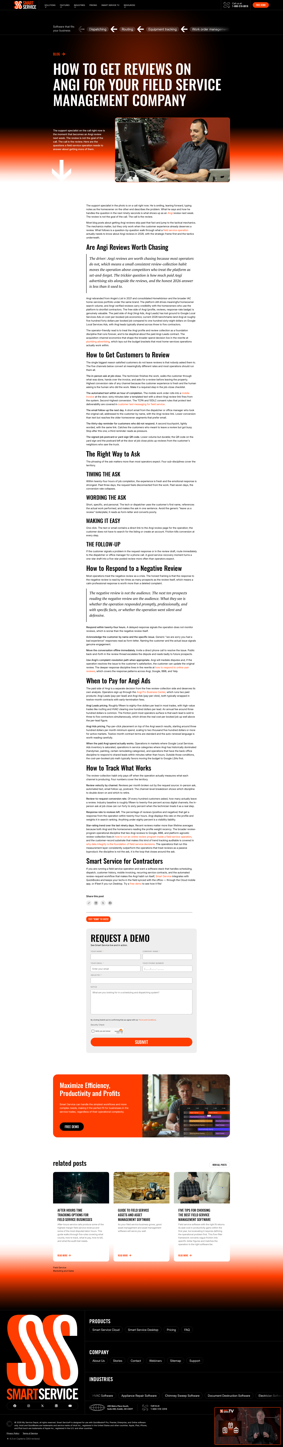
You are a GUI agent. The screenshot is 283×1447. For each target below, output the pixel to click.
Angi (170, 212)
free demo (136, 883)
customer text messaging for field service (141, 404)
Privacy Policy (13, 1433)
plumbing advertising (98, 341)
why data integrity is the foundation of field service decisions (120, 844)
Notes (94, 987)
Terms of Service (30, 1433)
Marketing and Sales (63, 1271)
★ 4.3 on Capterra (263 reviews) (23, 1438)
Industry (96, 975)
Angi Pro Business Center (151, 692)
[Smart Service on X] (42, 1406)
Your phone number (153, 963)
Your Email (97, 963)
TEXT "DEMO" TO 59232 (98, 919)
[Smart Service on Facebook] (15, 1406)
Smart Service (163, 876)
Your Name (97, 951)
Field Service (59, 1267)
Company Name (151, 951)
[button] (50, 5)
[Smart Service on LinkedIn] (56, 1406)
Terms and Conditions (147, 1020)
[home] (26, 5)
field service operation (175, 230)
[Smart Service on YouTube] (70, 1406)
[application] (247, 1426)
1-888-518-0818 (159, 1409)
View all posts (219, 1164)
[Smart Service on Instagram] (29, 1406)
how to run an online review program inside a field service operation (153, 836)
